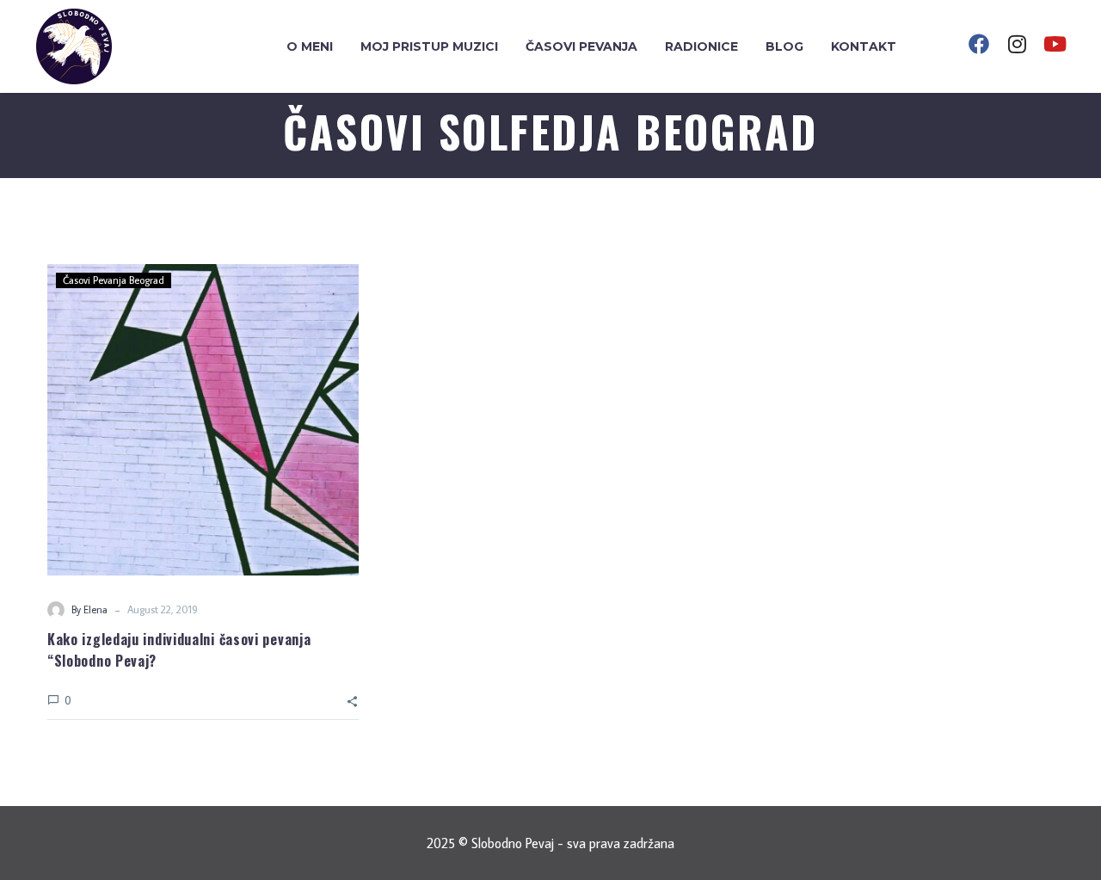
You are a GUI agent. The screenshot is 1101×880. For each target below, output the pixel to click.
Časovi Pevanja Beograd (113, 280)
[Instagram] (1016, 44)
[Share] (352, 700)
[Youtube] (1054, 44)
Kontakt (863, 46)
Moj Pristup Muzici (429, 46)
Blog (784, 46)
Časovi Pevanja (581, 46)
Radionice (701, 46)
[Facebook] (979, 44)
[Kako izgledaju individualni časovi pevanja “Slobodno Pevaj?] (203, 419)
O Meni (309, 46)
